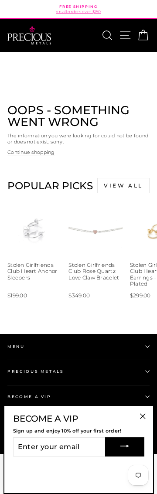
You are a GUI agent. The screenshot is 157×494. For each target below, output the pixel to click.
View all (123, 185)
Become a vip (29, 396)
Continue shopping (31, 152)
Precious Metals (35, 371)
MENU (16, 346)
